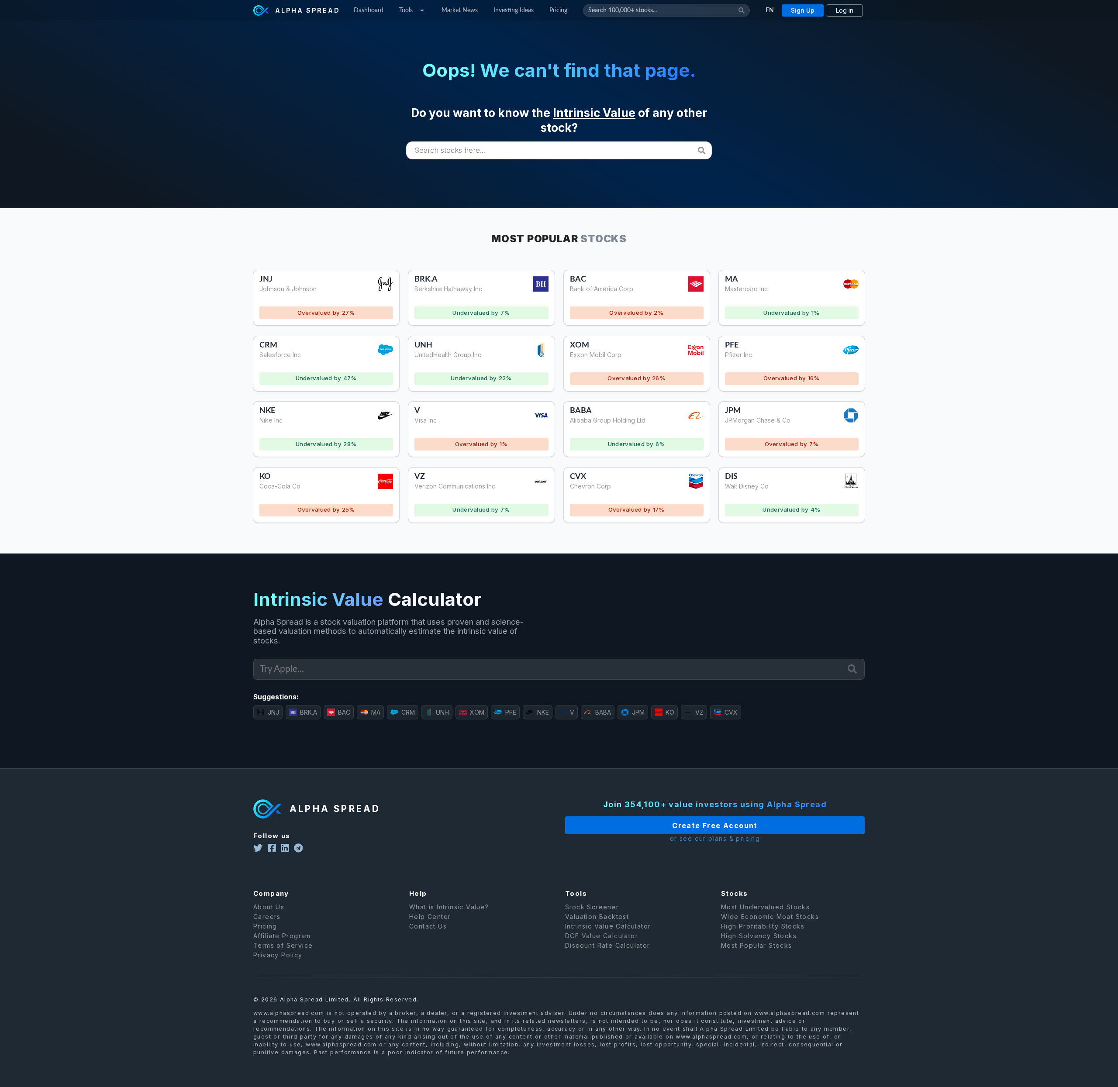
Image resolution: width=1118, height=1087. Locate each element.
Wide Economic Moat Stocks (770, 916)
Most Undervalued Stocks (765, 907)
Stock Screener (592, 907)
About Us (268, 907)
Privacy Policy (278, 955)
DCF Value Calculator (601, 935)
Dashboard (368, 10)
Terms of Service (283, 945)
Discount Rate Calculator (607, 945)
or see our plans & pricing (715, 838)
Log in (844, 10)
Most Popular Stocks (756, 945)
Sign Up (802, 10)
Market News (460, 10)
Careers (267, 916)
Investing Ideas (513, 10)
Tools (406, 10)
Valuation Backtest (597, 916)
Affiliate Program (282, 935)
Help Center (430, 916)
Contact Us (428, 926)
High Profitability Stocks (762, 926)
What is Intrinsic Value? (449, 907)
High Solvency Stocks (759, 935)
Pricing (558, 10)
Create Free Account (715, 825)
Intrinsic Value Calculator (608, 926)
